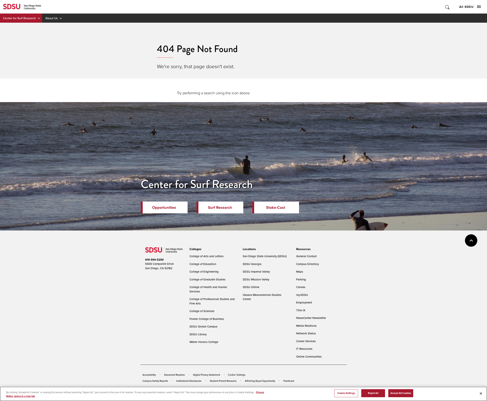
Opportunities (164, 207)
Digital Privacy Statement (206, 374)
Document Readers (174, 374)
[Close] (481, 393)
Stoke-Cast (275, 207)
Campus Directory (307, 264)
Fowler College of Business (206, 319)
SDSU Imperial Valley (256, 272)
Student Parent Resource (223, 381)
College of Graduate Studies (207, 279)
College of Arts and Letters (206, 256)
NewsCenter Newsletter (311, 318)
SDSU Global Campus (203, 326)
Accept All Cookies (400, 393)
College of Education (202, 264)
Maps (299, 272)
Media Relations (306, 326)
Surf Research (220, 207)
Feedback (288, 381)
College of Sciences (201, 311)
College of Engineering (204, 272)
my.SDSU (302, 295)
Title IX (300, 310)
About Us (51, 18)
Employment (304, 302)
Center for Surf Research (19, 18)
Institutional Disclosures (188, 381)
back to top (471, 240)
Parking (301, 279)
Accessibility (149, 374)
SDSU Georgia (252, 264)
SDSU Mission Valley (256, 279)
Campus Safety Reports (155, 381)
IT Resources (304, 349)
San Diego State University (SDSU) (265, 256)
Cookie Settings (236, 374)
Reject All (373, 393)
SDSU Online (251, 287)
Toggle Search (447, 7)
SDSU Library (198, 334)
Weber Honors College (203, 342)
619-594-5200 (154, 260)
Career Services (306, 341)
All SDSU (466, 7)
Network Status (306, 333)
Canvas (300, 287)
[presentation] (194, 249)
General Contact (306, 256)
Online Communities (309, 357)
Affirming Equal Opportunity (260, 381)
